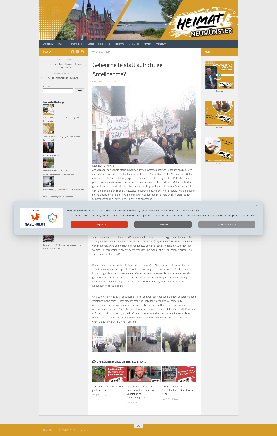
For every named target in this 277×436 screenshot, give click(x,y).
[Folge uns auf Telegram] (77, 51)
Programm (119, 43)
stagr (219, 127)
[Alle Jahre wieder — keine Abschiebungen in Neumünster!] (48, 110)
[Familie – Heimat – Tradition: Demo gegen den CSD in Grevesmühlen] (48, 237)
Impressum (160, 43)
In (216, 127)
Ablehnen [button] (164, 224)
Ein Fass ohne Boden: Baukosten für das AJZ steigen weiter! (177, 390)
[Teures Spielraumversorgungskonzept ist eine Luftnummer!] (48, 129)
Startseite (48, 43)
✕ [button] (256, 205)
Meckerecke (104, 43)
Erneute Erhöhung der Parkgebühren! (58, 197)
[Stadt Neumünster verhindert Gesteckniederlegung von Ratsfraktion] (48, 163)
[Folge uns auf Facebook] (72, 51)
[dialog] (138, 218)
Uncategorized (101, 51)
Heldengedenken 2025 (52, 155)
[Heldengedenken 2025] (48, 148)
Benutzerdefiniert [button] (228, 224)
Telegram (219, 91)
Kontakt (147, 43)
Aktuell (60, 43)
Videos (91, 43)
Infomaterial (134, 43)
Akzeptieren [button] (100, 224)
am (222, 127)
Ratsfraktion (76, 43)
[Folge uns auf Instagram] (82, 51)
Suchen (46, 86)
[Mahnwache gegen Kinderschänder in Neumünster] (48, 182)
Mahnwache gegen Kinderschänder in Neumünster (63, 190)
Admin (99, 82)
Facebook (219, 163)
